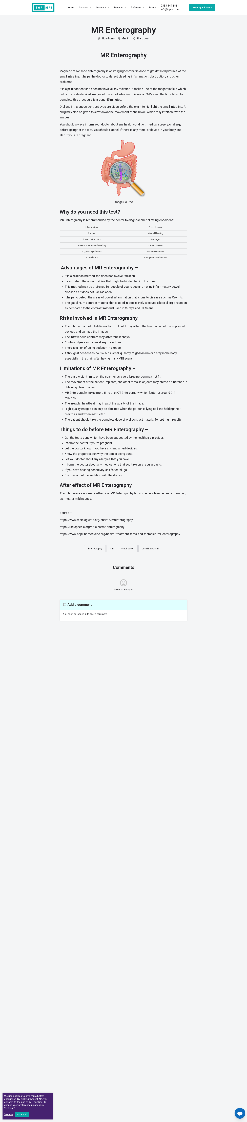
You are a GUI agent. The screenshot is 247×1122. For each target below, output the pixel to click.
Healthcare (108, 38)
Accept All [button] (22, 1114)
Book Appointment (202, 7)
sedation (95, 475)
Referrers (136, 7)
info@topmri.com (170, 7)
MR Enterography (76, 392)
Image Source (123, 202)
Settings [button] (8, 1114)
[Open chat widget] (240, 1113)
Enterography (95, 548)
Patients (118, 7)
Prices (152, 7)
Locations (101, 7)
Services (83, 7)
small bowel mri (150, 548)
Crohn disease (155, 227)
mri (112, 548)
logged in (82, 614)
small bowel (127, 548)
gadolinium (78, 302)
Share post (142, 38)
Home (71, 7)
